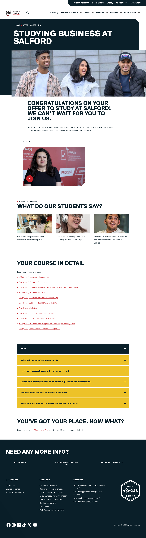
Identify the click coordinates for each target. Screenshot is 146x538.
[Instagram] (14, 525)
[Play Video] (54, 166)
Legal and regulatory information (53, 496)
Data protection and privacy (51, 489)
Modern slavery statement (50, 500)
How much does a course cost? (86, 498)
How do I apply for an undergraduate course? (88, 486)
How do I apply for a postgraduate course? (87, 493)
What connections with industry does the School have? (49, 403)
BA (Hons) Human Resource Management (37, 318)
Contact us (136, 3)
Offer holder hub (31, 25)
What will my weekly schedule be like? (40, 360)
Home (18, 25)
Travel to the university (15, 493)
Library (110, 3)
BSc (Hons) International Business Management (39, 329)
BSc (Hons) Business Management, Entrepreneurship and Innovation (48, 287)
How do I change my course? (85, 502)
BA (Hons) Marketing (28, 308)
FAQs (23, 349)
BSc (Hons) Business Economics (33, 282)
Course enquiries (13, 489)
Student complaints (47, 503)
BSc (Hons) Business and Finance (33, 293)
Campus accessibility (48, 485)
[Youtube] (35, 525)
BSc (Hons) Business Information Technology (38, 298)
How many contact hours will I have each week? (45, 371)
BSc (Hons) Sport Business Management (37, 313)
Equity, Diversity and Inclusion (52, 493)
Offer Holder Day (41, 430)
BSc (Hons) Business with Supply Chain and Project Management (47, 324)
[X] (29, 525)
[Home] (13, 16)
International (98, 3)
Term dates (44, 507)
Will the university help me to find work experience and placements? (56, 382)
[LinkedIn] (19, 525)
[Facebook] (9, 525)
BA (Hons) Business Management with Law (38, 303)
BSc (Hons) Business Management (34, 277)
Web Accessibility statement (51, 510)
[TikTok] (24, 525)
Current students (81, 3)
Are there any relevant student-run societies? (45, 393)
